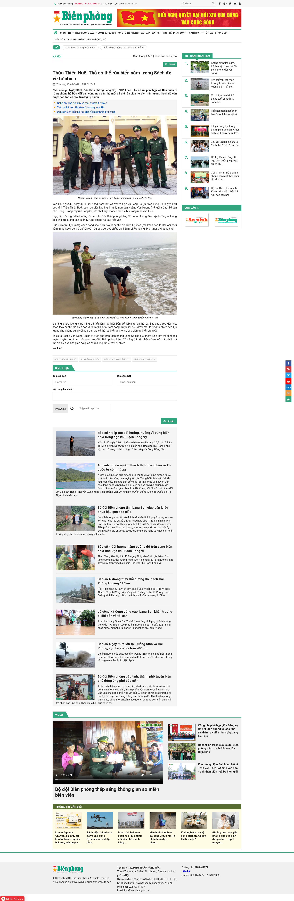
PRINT (171, 64)
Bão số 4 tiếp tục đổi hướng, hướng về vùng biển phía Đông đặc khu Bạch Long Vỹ (133, 435)
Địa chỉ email (124, 376)
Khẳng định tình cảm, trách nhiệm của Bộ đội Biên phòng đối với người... (224, 67)
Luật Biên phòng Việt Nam (80, 47)
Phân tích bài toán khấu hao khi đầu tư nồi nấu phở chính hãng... (130, 837)
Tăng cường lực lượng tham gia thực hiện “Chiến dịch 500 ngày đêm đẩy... (225, 130)
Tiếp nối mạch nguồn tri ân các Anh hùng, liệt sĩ (224, 112)
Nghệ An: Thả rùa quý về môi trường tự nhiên (82, 103)
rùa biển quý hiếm (90, 359)
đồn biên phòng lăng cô (116, 359)
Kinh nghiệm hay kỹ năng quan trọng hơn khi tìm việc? (193, 836)
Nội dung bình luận (63, 389)
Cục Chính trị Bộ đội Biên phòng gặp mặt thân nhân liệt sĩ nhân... (225, 176)
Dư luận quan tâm (197, 56)
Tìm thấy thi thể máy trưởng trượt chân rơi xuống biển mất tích (222, 83)
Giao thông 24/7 (142, 56)
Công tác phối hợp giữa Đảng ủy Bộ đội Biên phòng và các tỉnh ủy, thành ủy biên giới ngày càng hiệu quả (218, 731)
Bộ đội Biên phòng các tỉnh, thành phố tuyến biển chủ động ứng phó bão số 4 (134, 678)
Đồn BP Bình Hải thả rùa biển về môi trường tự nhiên (86, 111)
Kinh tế (167, 33)
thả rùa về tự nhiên (144, 359)
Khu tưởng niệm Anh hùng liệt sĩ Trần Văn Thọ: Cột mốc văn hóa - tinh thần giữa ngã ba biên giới (218, 768)
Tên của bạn (59, 376)
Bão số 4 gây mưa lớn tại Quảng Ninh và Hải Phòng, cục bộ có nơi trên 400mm (130, 646)
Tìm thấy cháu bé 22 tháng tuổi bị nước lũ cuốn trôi (222, 99)
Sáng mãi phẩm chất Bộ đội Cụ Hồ (86, 39)
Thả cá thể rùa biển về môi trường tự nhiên (80, 107)
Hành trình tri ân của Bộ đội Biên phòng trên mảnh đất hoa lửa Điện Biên (218, 748)
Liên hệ (186, 871)
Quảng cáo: (195, 867)
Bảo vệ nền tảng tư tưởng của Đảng (124, 47)
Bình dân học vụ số (166, 56)
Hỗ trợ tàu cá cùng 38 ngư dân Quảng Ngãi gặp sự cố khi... (224, 161)
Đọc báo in (191, 207)
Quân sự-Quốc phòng (110, 33)
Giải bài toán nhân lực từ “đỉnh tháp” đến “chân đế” (225, 143)
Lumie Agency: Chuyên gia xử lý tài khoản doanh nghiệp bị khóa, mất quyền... (67, 837)
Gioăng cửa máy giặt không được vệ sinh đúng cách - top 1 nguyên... (224, 837)
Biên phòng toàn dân (138, 33)
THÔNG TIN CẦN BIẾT (69, 806)
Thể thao (207, 33)
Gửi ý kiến (168, 421)
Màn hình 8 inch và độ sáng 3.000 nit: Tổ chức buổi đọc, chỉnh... (162, 837)
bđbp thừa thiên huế (65, 359)
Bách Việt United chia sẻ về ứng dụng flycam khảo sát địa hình (99, 837)
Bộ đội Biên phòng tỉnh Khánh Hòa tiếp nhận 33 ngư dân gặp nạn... (224, 191)
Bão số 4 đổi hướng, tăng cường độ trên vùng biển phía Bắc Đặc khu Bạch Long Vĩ (135, 549)
